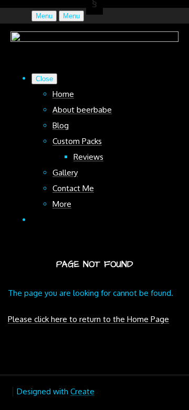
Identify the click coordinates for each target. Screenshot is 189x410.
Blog (60, 125)
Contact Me (73, 188)
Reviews (88, 157)
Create (82, 391)
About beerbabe (82, 110)
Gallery (65, 173)
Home (63, 94)
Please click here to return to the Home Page (88, 319)
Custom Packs (77, 141)
